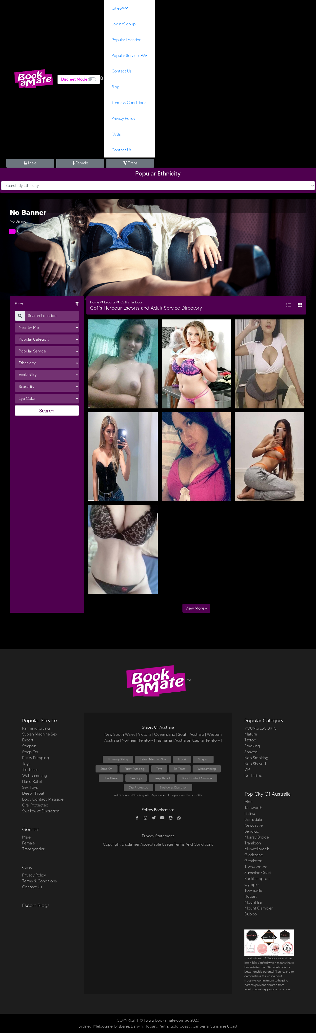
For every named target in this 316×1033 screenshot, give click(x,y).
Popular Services (126, 55)
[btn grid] (300, 305)
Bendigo (251, 831)
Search (47, 411)
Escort (27, 740)
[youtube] (162, 818)
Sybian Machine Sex (39, 734)
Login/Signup (124, 24)
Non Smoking (256, 757)
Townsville (253, 890)
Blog (115, 87)
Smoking (252, 746)
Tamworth (253, 807)
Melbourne (103, 1026)
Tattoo (250, 740)
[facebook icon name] (137, 818)
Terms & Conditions (129, 102)
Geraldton (253, 860)
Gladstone (253, 855)
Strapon (29, 746)
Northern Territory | (138, 740)
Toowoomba (255, 866)
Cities (116, 8)
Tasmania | (165, 740)
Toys (26, 763)
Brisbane (121, 1026)
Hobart (250, 896)
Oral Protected (35, 805)
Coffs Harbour (131, 302)
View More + (196, 608)
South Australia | (192, 734)
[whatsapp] (179, 818)
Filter (19, 303)
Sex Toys (30, 787)
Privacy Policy (123, 118)
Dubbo (250, 914)
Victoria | (145, 734)
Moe (248, 801)
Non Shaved (255, 763)
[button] (102, 79)
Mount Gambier (258, 908)
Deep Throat (33, 793)
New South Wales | (120, 734)
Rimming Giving (36, 728)
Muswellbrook (256, 849)
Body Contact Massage (42, 799)
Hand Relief (32, 781)
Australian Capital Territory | (198, 740)
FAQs (116, 134)
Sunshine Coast (258, 872)
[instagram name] (145, 818)
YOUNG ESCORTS (260, 728)
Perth (163, 1026)
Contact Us (122, 71)
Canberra (201, 1026)
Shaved (250, 752)
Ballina (249, 813)
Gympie (251, 884)
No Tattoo (253, 775)
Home (94, 302)
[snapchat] (170, 818)
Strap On (30, 752)
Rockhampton (257, 878)
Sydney (85, 1026)
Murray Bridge (256, 837)
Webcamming (34, 775)
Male (32, 163)
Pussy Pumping (35, 757)
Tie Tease (30, 769)
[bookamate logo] (34, 78)
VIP (247, 769)
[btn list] (288, 305)
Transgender (33, 849)
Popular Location (126, 39)
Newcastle (253, 825)
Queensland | (165, 734)
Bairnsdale (253, 819)
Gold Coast (180, 1026)
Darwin (137, 1026)
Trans (132, 163)
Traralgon (252, 843)
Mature (250, 734)
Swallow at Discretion (40, 811)
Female (81, 163)
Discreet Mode (74, 79)
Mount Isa (253, 902)
